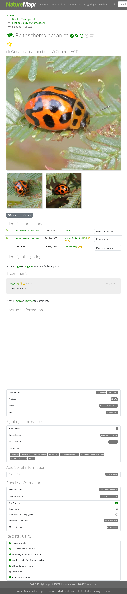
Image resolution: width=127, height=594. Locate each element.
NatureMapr (54, 454)
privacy (97, 591)
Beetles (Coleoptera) (23, 19)
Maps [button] (71, 4)
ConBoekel (70, 246)
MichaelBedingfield (74, 238)
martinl (68, 230)
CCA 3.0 (107, 591)
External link (112, 527)
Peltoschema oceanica (29, 230)
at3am (52, 591)
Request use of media (20, 215)
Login (113, 4)
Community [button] (57, 4)
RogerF (13, 283)
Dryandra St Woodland (108, 406)
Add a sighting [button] (87, 4)
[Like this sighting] (8, 51)
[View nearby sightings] (92, 35)
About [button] (43, 4)
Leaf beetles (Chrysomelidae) (28, 22)
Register (103, 4)
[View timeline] (87, 35)
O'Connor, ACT (111, 412)
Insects (10, 15)
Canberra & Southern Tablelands (34, 454)
